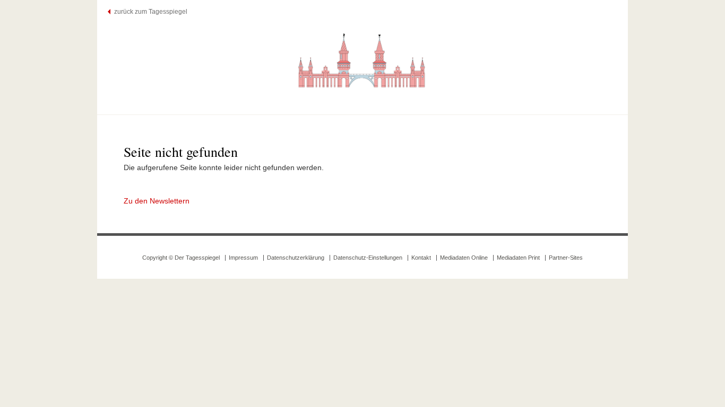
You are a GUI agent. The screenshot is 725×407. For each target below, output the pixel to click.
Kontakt (421, 257)
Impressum (243, 257)
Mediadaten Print (518, 257)
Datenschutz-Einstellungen (367, 257)
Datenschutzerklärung (295, 257)
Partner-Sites (566, 257)
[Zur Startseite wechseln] (362, 60)
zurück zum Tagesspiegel (150, 11)
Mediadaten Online (464, 257)
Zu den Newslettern (156, 201)
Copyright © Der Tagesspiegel (181, 257)
